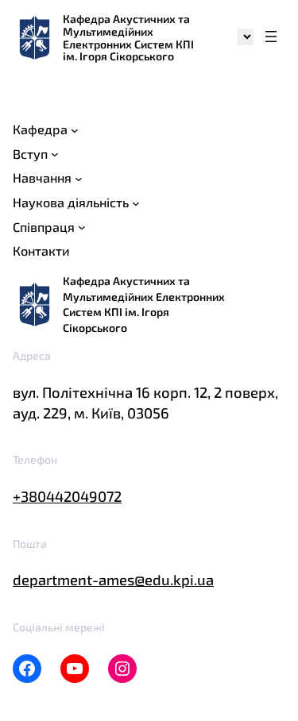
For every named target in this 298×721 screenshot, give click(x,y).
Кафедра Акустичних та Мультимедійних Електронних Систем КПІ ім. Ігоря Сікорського (128, 37)
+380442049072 (67, 496)
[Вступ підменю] (55, 154)
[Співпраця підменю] (82, 227)
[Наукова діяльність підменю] (136, 202)
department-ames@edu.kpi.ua (113, 579)
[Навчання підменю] (79, 179)
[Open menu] (271, 37)
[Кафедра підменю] (75, 129)
